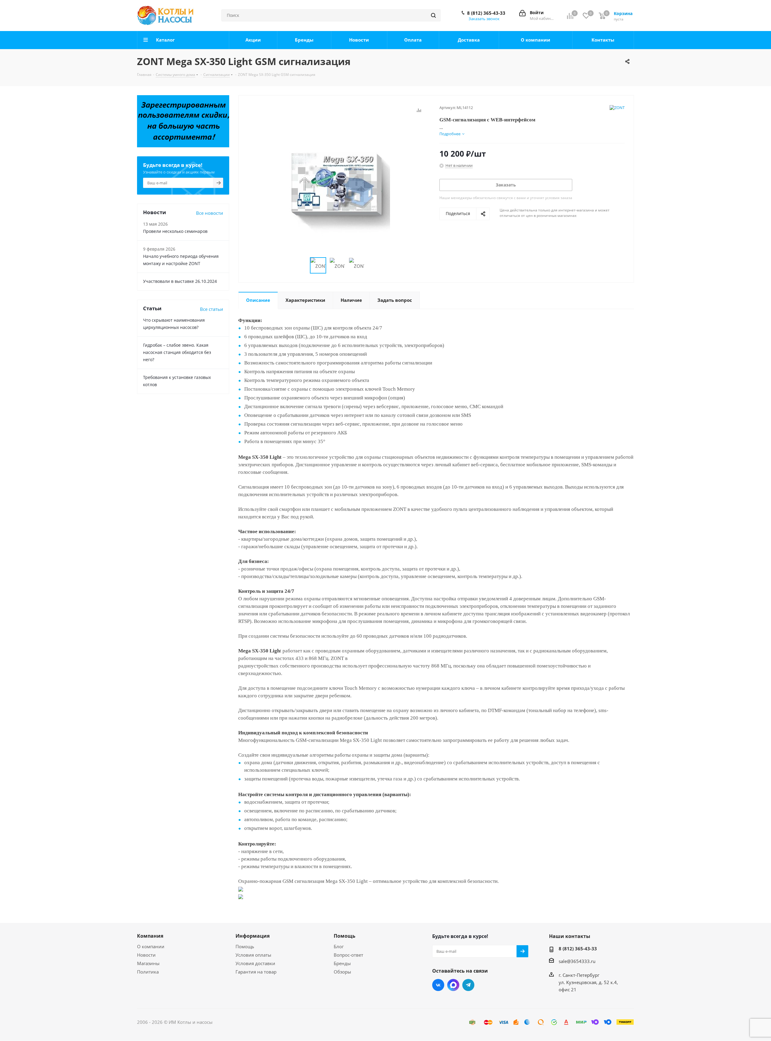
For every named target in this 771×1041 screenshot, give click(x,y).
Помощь (245, 946)
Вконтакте (438, 985)
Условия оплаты (253, 955)
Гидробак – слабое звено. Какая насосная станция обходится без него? (177, 352)
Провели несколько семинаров (175, 231)
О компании (150, 946)
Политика (148, 972)
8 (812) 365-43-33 (486, 13)
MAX (453, 985)
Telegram (468, 985)
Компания (150, 936)
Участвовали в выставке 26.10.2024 (180, 281)
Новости (146, 955)
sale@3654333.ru (577, 961)
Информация (253, 936)
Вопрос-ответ (348, 955)
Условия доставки (255, 963)
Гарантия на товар (256, 972)
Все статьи (211, 309)
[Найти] (433, 15)
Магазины (148, 963)
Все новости (209, 213)
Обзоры (342, 972)
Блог (339, 946)
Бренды (342, 963)
